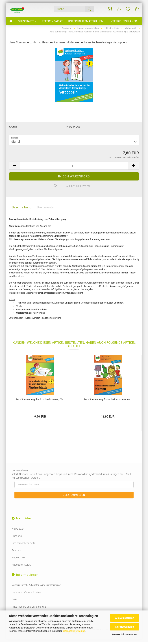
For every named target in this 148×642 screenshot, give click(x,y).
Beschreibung (21, 207)
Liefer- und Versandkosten (26, 592)
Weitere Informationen (124, 634)
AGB (14, 599)
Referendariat (52, 21)
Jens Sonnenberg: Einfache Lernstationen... (107, 399)
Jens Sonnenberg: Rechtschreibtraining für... (40, 399)
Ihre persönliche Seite (23, 543)
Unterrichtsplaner (123, 21)
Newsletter (18, 528)
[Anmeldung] (119, 9)
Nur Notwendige (124, 626)
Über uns (17, 535)
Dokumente (45, 207)
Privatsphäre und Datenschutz (29, 606)
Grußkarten (27, 21)
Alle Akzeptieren (124, 617)
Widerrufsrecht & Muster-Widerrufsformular (36, 585)
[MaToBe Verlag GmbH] (17, 10)
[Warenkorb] (137, 9)
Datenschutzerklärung (73, 631)
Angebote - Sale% (21, 564)
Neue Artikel (18, 557)
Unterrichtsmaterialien (85, 21)
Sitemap (16, 550)
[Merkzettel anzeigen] (128, 9)
